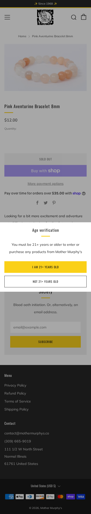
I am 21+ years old (45, 267)
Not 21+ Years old (45, 281)
